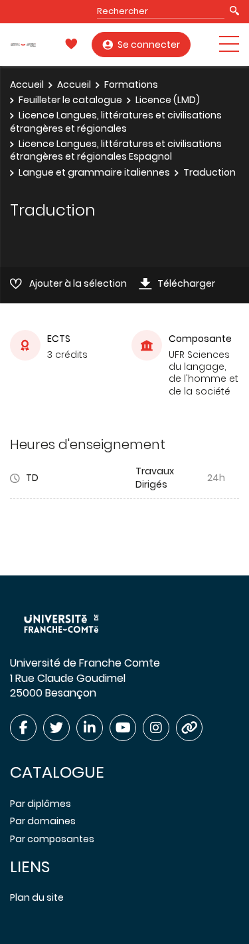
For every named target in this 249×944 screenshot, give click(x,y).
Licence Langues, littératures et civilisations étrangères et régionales (116, 121)
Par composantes (52, 839)
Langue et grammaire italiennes (94, 172)
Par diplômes (40, 803)
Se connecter (149, 44)
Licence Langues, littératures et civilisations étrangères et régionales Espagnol (116, 150)
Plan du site (37, 897)
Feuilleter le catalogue (70, 99)
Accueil (27, 84)
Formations (131, 84)
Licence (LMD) (167, 99)
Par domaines (43, 821)
